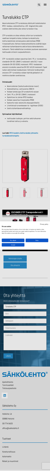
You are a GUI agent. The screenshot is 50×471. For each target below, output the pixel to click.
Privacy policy (44, 224)
